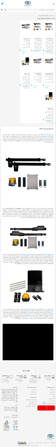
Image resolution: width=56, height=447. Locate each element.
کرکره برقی (53, 392)
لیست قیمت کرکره (32, 402)
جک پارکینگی (52, 389)
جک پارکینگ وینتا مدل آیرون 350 (38, 39)
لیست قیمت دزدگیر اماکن (31, 406)
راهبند (53, 396)
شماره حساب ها (33, 394)
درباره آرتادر (34, 389)
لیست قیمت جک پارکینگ (31, 399)
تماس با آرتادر (33, 392)
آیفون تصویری (52, 398)
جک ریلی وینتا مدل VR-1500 (50, 108)
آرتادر (54, 15)
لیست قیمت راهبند (32, 404)
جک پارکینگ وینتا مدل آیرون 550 (49, 39)
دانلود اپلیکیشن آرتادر (50, 403)
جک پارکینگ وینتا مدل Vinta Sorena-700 (49, 74)
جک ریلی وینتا (29, 254)
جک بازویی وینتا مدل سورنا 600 (26, 39)
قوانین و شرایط (39, 442)
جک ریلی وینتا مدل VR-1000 (27, 74)
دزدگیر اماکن (52, 394)
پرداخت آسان (46, 408)
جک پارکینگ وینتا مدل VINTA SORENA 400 (38, 74)
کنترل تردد (53, 400)
